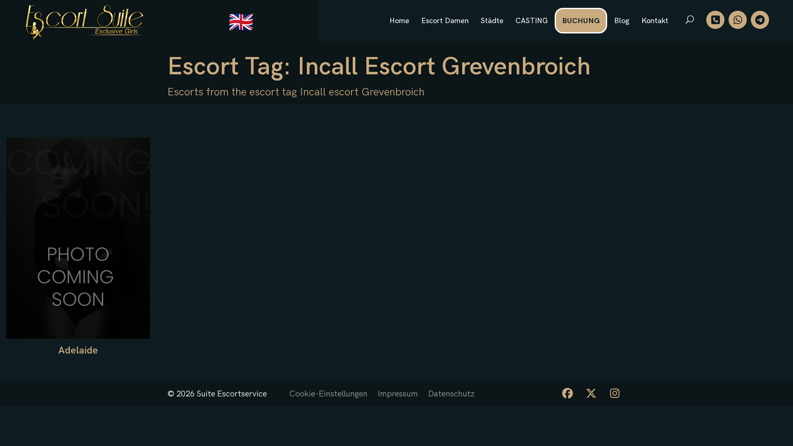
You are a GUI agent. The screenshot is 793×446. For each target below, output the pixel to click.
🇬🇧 (241, 23)
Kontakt (654, 21)
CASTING (531, 21)
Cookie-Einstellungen (328, 394)
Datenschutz (451, 394)
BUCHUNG (581, 21)
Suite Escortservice (232, 394)
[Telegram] (760, 20)
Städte (492, 21)
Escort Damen (445, 21)
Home (399, 21)
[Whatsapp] (738, 20)
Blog (621, 21)
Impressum (398, 394)
